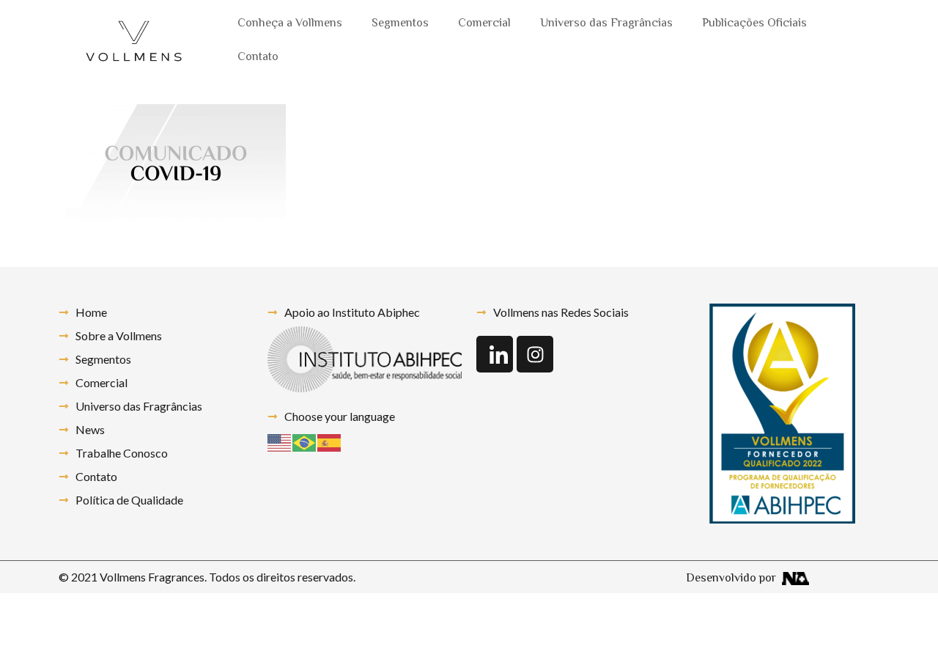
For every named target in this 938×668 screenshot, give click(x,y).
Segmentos (400, 24)
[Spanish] (329, 441)
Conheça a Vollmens (289, 24)
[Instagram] (535, 354)
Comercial (484, 24)
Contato (257, 57)
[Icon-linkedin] (494, 354)
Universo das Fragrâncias (606, 24)
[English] (279, 441)
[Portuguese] (304, 441)
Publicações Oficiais (754, 24)
